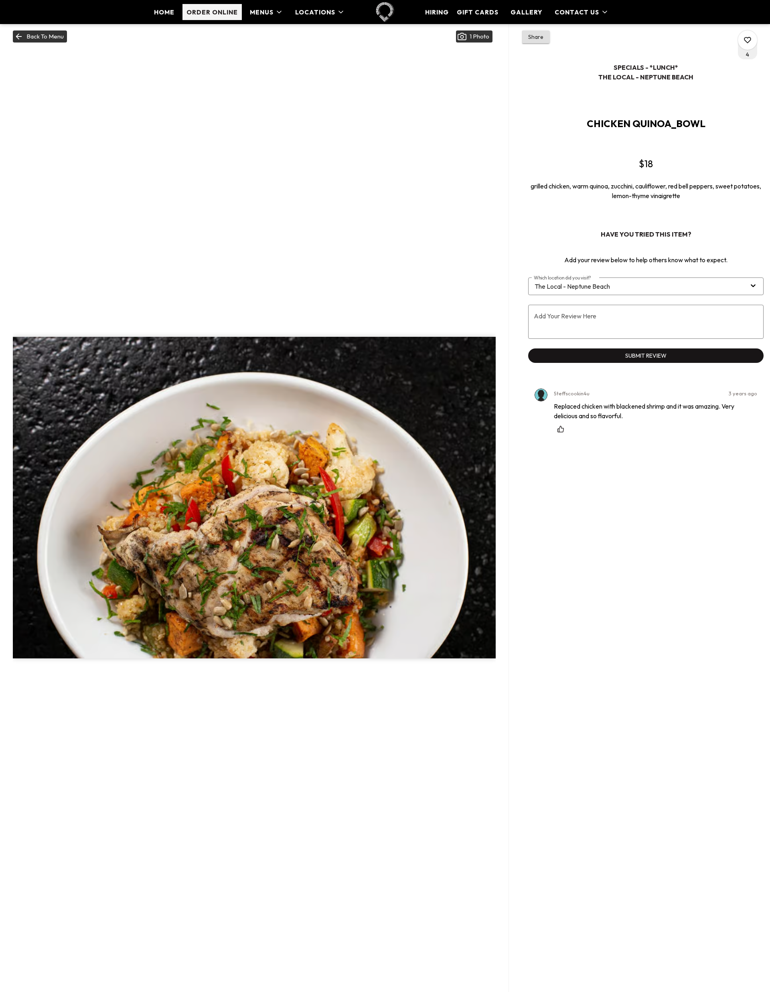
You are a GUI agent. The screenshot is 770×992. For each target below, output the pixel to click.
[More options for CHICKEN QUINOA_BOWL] (747, 40)
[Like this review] (562, 429)
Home (164, 12)
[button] (266, 12)
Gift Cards (477, 12)
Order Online (212, 12)
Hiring (437, 12)
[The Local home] (385, 12)
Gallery (527, 12)
